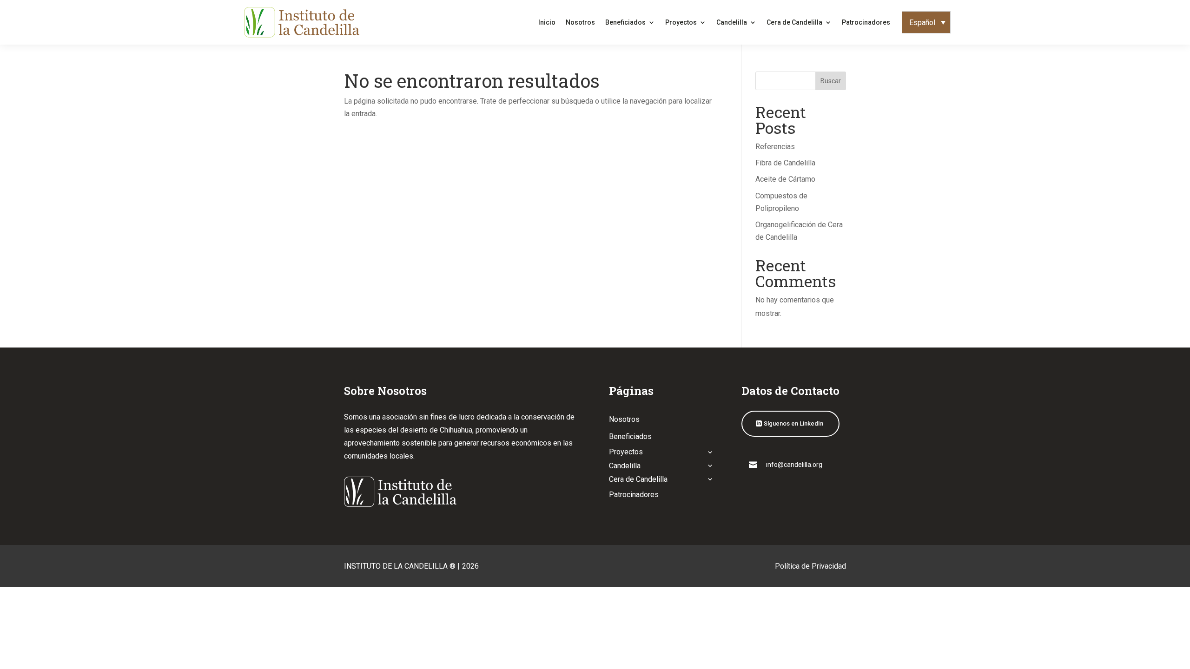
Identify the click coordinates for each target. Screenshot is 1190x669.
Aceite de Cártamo (785, 179)
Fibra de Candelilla (785, 162)
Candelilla (731, 22)
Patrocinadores (866, 22)
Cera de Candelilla (794, 22)
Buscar (830, 81)
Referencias (775, 146)
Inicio (546, 22)
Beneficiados (625, 22)
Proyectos (681, 22)
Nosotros (580, 22)
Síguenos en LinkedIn (793, 423)
